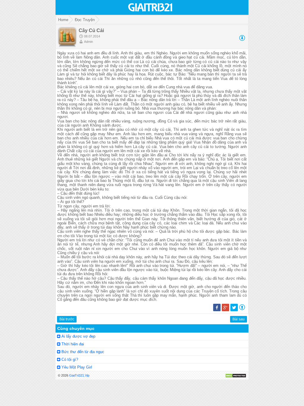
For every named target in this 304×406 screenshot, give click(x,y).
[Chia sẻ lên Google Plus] (225, 310)
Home (63, 20)
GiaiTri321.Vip (79, 375)
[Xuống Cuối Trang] (242, 39)
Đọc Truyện (85, 20)
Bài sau (238, 319)
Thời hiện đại (72, 344)
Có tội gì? (69, 359)
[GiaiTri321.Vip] (150, 12)
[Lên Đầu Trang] (242, 308)
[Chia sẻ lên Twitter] (234, 310)
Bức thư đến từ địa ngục (82, 352)
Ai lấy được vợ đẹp (78, 336)
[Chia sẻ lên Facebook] (217, 310)
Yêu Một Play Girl (76, 367)
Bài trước (66, 319)
